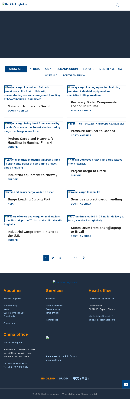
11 (76, 258)
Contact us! (9, 323)
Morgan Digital (89, 394)
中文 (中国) (81, 378)
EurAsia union (67, 69)
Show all (16, 69)
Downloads (9, 316)
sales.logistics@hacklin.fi (102, 319)
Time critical (52, 312)
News (6, 309)
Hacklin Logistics (12, 298)
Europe (88, 69)
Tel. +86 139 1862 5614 (16, 367)
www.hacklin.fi (53, 360)
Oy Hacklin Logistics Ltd (101, 298)
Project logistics (54, 305)
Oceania (51, 75)
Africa (34, 69)
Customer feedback (13, 312)
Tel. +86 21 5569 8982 (15, 363)
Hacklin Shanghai (12, 342)
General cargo (53, 309)
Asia (48, 69)
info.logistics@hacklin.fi (101, 316)
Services (50, 298)
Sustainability (10, 305)
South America (73, 75)
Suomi (64, 378)
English (48, 378)
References (52, 319)
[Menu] (125, 5)
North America (110, 69)
